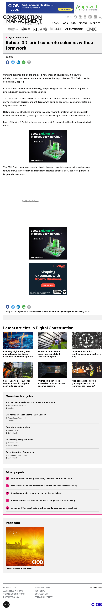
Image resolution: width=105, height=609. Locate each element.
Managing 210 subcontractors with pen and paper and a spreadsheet (43, 508)
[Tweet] (13, 62)
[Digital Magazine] (85, 16)
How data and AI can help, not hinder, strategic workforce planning (42, 500)
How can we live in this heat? (19, 569)
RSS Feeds (40, 591)
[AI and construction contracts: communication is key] (87, 340)
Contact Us (41, 594)
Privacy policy (11, 597)
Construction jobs (19, 396)
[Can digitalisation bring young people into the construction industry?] (87, 370)
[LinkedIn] (95, 16)
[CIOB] (77, 604)
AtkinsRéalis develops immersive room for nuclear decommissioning (43, 486)
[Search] (100, 16)
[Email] (80, 16)
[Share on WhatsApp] (23, 62)
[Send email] (29, 62)
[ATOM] (27, 604)
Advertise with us (13, 591)
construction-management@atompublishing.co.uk (66, 311)
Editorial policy (43, 597)
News (55, 23)
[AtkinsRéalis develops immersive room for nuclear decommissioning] (52, 370)
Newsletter (9, 588)
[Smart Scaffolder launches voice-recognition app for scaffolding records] (18, 370)
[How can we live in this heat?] (25, 546)
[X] (90, 16)
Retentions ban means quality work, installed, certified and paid (41, 478)
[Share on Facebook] (7, 62)
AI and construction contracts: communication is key (35, 493)
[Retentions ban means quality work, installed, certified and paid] (52, 340)
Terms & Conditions (14, 594)
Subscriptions (43, 588)
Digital (83, 23)
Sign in (68, 17)
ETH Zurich (76, 78)
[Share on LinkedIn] (18, 62)
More (93, 23)
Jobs (65, 23)
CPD (73, 23)
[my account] (75, 16)
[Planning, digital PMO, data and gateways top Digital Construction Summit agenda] (18, 340)
